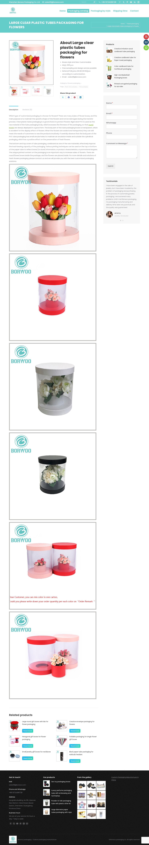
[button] (120, 220)
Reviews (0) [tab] (27, 109)
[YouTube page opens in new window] (131, 2)
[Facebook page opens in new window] (119, 2)
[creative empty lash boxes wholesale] (101, 805)
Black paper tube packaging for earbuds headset (81, 753)
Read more (27, 731)
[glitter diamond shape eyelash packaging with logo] (82, 805)
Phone (109, 133)
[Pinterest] (74, 97)
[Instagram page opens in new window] (138, 2)
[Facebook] (68, 97)
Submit (110, 166)
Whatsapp (111, 123)
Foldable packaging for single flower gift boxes (83, 738)
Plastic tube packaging (71, 86)
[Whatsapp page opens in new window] (27, 823)
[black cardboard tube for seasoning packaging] (82, 785)
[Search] (94, 2)
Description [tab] (13, 109)
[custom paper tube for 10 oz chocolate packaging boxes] (82, 795)
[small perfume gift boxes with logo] (91, 785)
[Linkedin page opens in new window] (134, 2)
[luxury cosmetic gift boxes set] (101, 785)
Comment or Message (117, 143)
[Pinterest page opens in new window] (127, 2)
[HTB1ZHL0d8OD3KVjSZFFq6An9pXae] (91, 814)
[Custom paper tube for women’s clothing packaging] (101, 814)
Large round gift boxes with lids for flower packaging (35, 722)
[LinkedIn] (80, 97)
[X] (63, 97)
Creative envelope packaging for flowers (81, 722)
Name (109, 103)
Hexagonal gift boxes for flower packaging (34, 738)
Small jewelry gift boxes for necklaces (36, 752)
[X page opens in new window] (123, 2)
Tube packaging (83, 86)
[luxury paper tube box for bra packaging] (101, 795)
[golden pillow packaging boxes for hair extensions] (82, 814)
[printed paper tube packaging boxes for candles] (91, 805)
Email (109, 113)
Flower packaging (74, 83)
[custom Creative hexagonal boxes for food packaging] (91, 795)
